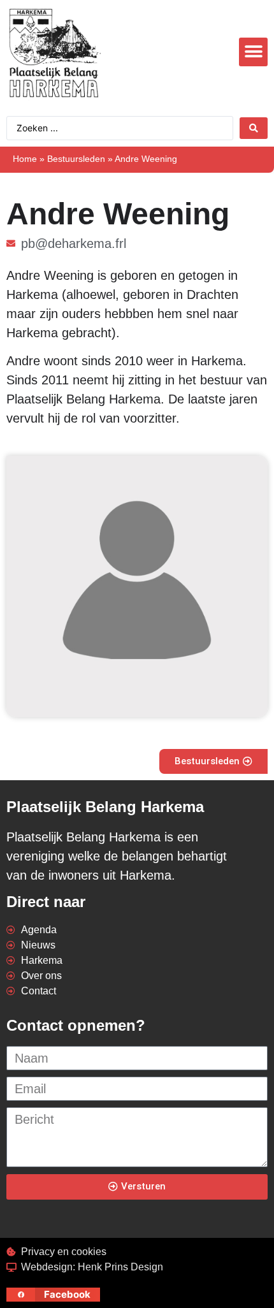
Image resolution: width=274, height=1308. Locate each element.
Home (25, 159)
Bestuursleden (76, 159)
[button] (253, 52)
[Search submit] (254, 128)
